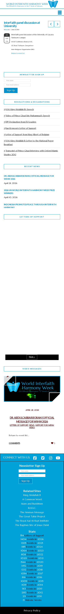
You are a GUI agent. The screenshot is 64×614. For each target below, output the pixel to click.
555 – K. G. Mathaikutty (24, 234)
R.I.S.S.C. (32, 507)
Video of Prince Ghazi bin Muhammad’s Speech (28, 115)
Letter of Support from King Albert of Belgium (27, 134)
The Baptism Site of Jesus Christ (32, 525)
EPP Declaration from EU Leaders (21, 122)
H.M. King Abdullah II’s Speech (20, 109)
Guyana (6, 29)
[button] (60, 12)
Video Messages (32, 369)
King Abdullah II (32, 494)
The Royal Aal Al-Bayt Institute (32, 520)
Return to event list (18, 53)
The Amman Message (32, 512)
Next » (32, 357)
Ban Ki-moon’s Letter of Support (21, 128)
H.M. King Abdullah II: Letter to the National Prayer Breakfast (29, 142)
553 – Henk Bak (19, 318)
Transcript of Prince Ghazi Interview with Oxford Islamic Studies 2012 (31, 152)
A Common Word (32, 499)
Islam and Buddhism (32, 503)
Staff (11, 257)
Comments (14, 443)
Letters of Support (32, 217)
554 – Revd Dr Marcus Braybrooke (23, 278)
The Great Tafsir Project (32, 516)
